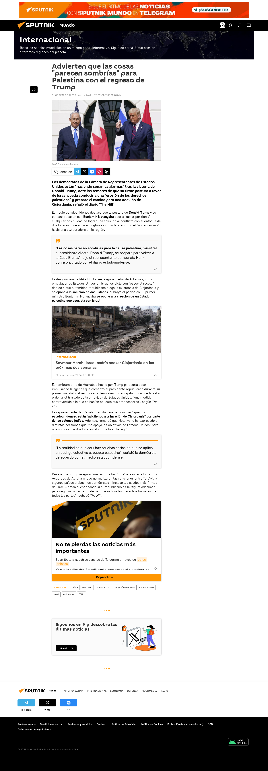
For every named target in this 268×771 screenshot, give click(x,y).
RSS (210, 724)
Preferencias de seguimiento (34, 729)
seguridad (87, 587)
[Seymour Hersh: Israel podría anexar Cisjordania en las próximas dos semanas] (106, 329)
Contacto (102, 724)
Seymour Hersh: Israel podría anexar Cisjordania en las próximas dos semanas (105, 365)
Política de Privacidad (124, 724)
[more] (155, 269)
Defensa (132, 690)
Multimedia (149, 690)
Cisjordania (68, 594)
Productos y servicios (80, 724)
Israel (56, 594)
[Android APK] (238, 742)
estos (142, 559)
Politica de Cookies (152, 724)
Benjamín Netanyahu (125, 587)
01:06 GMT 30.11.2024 (64, 95)
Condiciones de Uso (51, 724)
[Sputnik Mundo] (37, 29)
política (74, 587)
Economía (116, 690)
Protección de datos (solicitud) (185, 724)
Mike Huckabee (146, 587)
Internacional (66, 357)
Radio (164, 690)
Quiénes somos (27, 724)
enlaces (62, 564)
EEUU (81, 594)
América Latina (73, 690)
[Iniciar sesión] (230, 25)
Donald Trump (103, 587)
